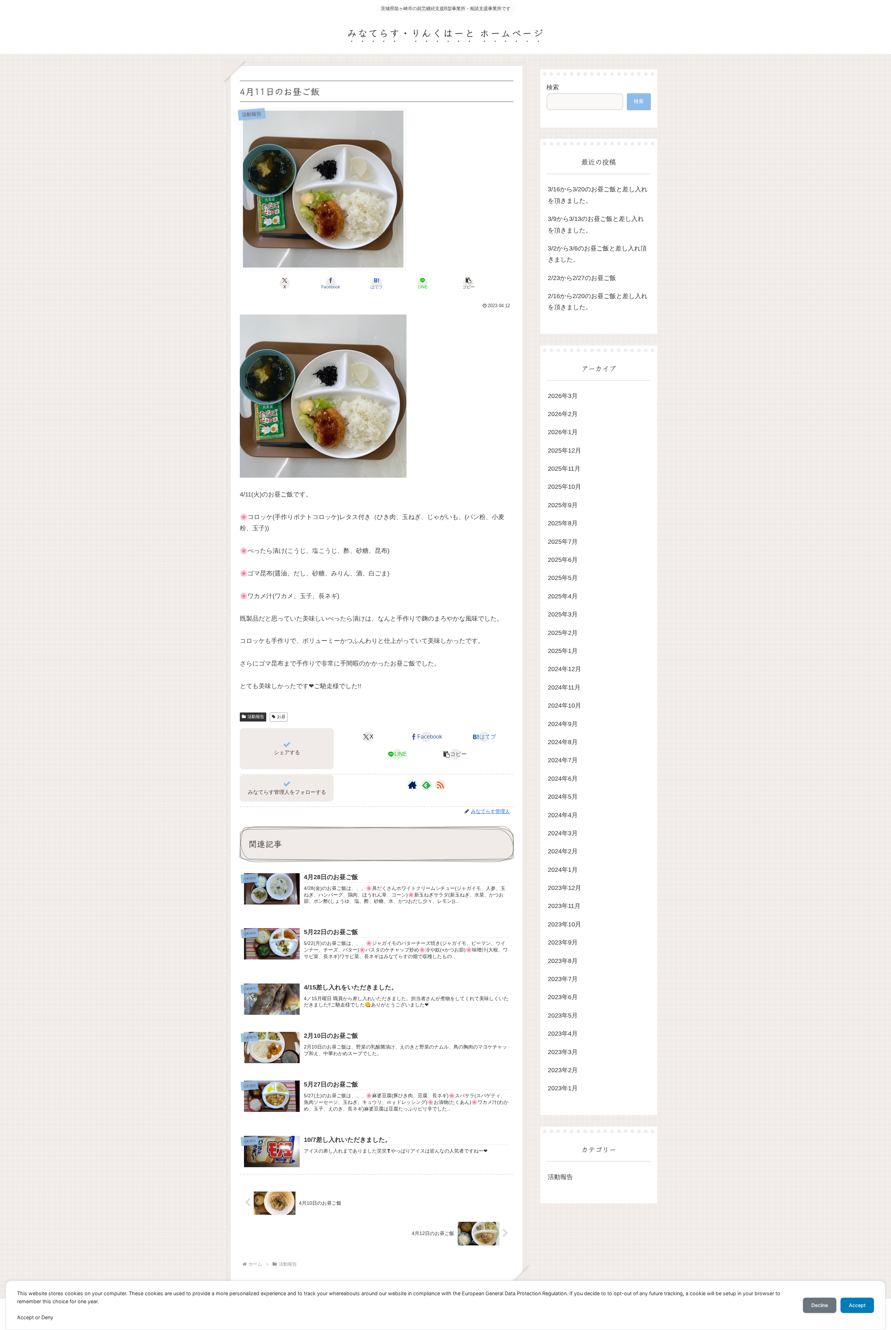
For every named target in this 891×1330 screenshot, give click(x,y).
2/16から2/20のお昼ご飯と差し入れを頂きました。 (597, 302)
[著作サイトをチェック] (412, 785)
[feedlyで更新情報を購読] (426, 785)
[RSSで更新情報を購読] (440, 785)
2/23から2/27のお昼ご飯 (582, 277)
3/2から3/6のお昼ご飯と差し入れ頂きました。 (597, 254)
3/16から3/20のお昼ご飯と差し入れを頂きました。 (597, 195)
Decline (819, 1305)
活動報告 (255, 716)
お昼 (281, 716)
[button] (468, 283)
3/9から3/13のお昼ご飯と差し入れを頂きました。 (596, 224)
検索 (552, 87)
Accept (857, 1305)
